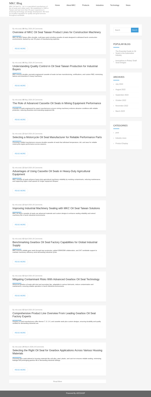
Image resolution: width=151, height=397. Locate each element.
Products (85, 5)
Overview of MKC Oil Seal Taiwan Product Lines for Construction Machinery (56, 32)
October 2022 (121, 100)
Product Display (122, 143)
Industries (100, 5)
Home (57, 5)
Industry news (121, 138)
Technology (114, 5)
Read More (57, 381)
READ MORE (20, 49)
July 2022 (119, 84)
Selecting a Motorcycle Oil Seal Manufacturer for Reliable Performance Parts (57, 137)
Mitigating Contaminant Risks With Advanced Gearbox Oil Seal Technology (55, 279)
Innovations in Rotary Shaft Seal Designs (126, 62)
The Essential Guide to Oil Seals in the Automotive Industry (126, 53)
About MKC (71, 5)
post (117, 133)
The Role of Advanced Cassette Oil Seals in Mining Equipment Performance (56, 103)
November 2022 (122, 106)
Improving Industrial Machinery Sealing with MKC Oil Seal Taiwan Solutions (56, 208)
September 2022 (122, 95)
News (128, 5)
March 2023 (120, 111)
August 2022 (120, 89)
